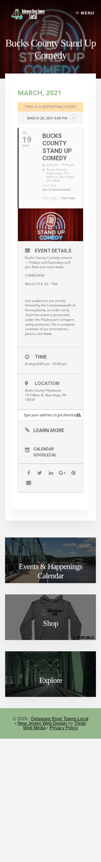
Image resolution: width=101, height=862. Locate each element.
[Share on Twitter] (40, 473)
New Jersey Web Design (42, 723)
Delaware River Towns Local (59, 718)
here (47, 333)
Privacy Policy (64, 727)
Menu (88, 13)
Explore (50, 680)
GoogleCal (45, 455)
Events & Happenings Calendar (50, 571)
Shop (50, 623)
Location (47, 383)
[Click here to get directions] (78, 415)
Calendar (43, 449)
